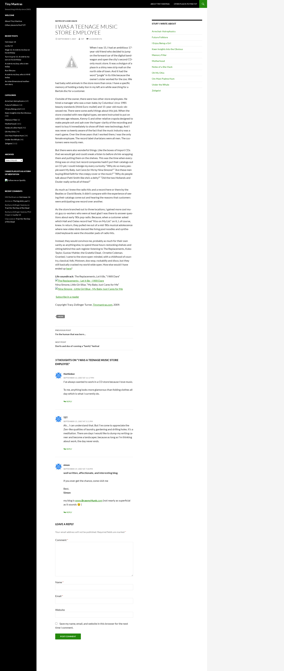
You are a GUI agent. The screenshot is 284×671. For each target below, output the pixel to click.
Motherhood (158, 61)
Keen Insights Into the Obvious (167, 49)
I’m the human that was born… (70, 332)
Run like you (10, 70)
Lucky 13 (9, 46)
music (61, 316)
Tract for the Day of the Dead (17, 208)
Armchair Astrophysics (164, 31)
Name (59, 582)
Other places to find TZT (185, 4)
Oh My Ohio (158, 72)
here (68, 268)
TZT (82, 39)
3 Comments (95, 39)
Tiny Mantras (13, 4)
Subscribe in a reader (67, 296)
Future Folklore (160, 37)
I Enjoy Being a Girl (161, 43)
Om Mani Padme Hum (163, 78)
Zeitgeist (156, 90)
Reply (69, 401)
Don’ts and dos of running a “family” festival (77, 344)
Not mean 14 (10, 42)
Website (60, 609)
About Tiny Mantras (160, 4)
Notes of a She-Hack (66, 21)
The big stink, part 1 (21, 201)
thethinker (69, 373)
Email (59, 596)
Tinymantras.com (102, 304)
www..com (88, 500)
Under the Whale (160, 84)
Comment (61, 539)
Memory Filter (159, 55)
